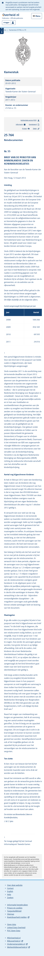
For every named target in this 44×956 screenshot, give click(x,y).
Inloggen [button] (6, 23)
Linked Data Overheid (16, 927)
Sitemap (10, 914)
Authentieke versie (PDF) (29, 120)
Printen (24, 129)
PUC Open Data (13, 930)
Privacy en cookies (14, 908)
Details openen (2, 28)
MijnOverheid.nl (14, 938)
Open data (11, 924)
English (10, 891)
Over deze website (14, 885)
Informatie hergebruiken (17, 905)
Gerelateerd (33, 124)
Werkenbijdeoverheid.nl (17, 947)
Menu (37, 16)
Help (9, 894)
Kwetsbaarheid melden (17, 917)
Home (4, 30)
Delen (35, 129)
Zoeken (10, 897)
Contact (10, 888)
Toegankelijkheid (14, 911)
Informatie (19, 124)
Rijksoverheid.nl (13, 941)
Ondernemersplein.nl (16, 944)
